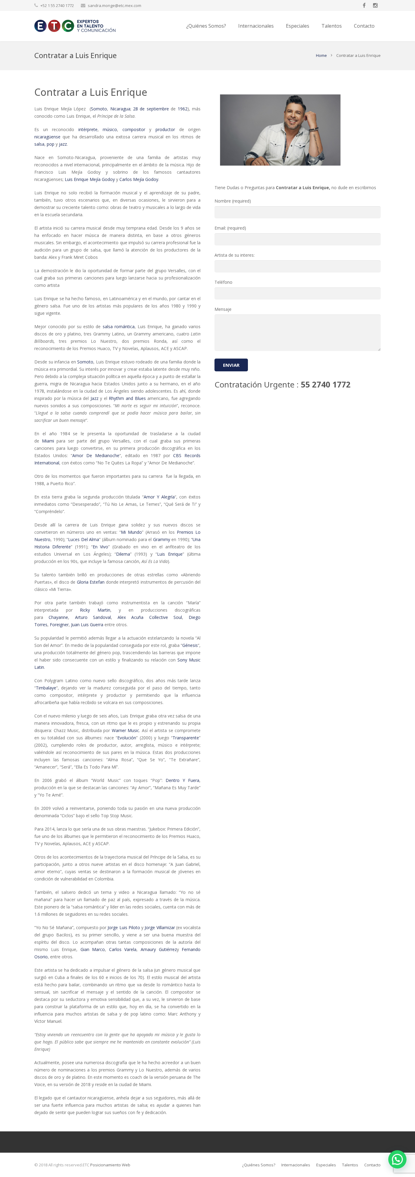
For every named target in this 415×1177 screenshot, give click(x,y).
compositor (133, 129)
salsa (39, 144)
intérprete (88, 129)
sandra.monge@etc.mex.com (114, 5)
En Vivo (100, 547)
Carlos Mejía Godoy (138, 179)
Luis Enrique (170, 554)
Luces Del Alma (83, 539)
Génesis (190, 645)
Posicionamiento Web (110, 1165)
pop (50, 144)
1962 (182, 109)
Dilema (123, 554)
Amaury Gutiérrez (159, 949)
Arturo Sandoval (93, 617)
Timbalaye (46, 688)
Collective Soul (165, 617)
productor (165, 129)
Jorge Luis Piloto (124, 927)
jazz (63, 144)
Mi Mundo (131, 532)
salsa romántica (119, 326)
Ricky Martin (95, 610)
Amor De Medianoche (95, 455)
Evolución (126, 738)
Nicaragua (120, 109)
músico (110, 129)
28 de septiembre (151, 109)
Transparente (186, 738)
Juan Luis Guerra (87, 624)
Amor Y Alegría (159, 497)
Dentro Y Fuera (182, 780)
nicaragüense (47, 137)
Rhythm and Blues (127, 398)
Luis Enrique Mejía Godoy (90, 179)
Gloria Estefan (91, 582)
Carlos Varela (123, 949)
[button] (397, 1159)
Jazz (94, 398)
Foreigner (59, 624)
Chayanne (58, 617)
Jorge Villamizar (160, 927)
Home (321, 55)
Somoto (99, 109)
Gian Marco (93, 949)
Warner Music (125, 730)
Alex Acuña (130, 617)
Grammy (161, 539)
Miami (48, 441)
